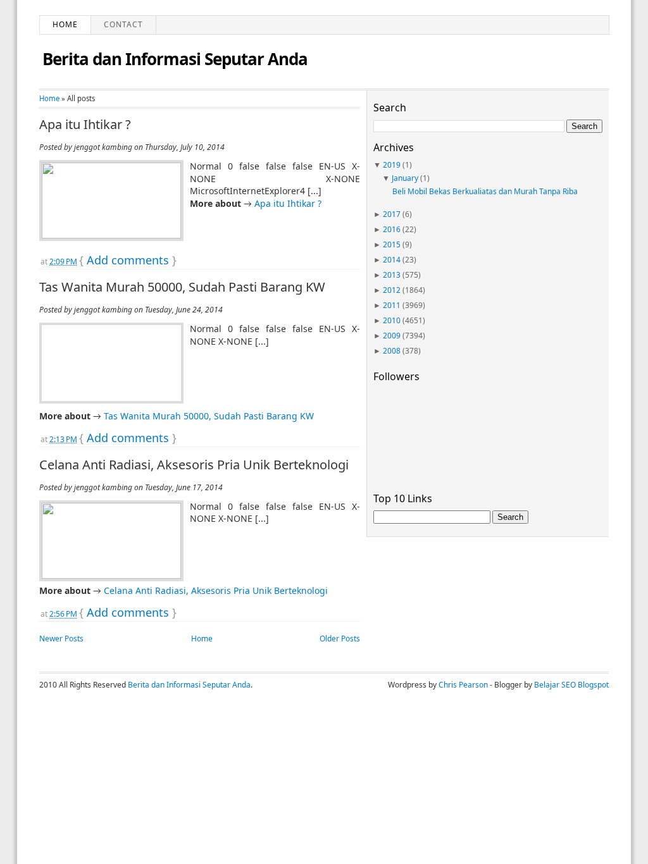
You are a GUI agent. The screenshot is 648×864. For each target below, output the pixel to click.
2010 (392, 320)
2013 (392, 274)
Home (65, 24)
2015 (392, 244)
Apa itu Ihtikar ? (85, 124)
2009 (392, 335)
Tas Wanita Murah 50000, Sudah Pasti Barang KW (182, 287)
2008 (392, 350)
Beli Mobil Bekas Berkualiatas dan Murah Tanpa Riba (485, 191)
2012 (392, 290)
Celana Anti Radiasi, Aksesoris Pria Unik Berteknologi (194, 465)
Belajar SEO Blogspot (571, 684)
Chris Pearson (463, 684)
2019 (392, 164)
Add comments (128, 260)
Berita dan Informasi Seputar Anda (175, 58)
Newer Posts (61, 638)
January (405, 178)
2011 (392, 305)
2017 (392, 214)
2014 (392, 259)
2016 (392, 229)
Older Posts (340, 638)
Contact (123, 24)
